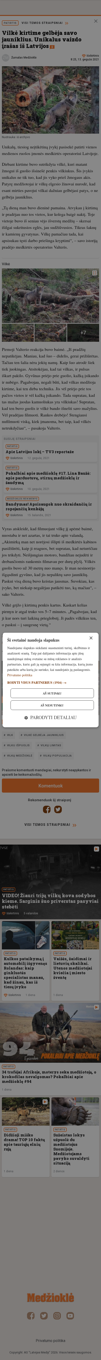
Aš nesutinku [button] (52, 705)
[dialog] (51, 680)
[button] (50, 682)
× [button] (91, 638)
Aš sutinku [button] (52, 693)
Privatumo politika (19, 675)
